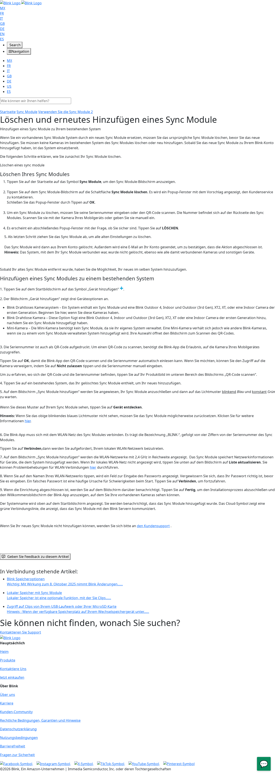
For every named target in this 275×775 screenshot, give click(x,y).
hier (28, 421)
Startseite (8, 111)
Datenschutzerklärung (18, 729)
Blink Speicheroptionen (65, 581)
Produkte (7, 660)
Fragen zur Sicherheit (17, 754)
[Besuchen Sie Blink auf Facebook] (16, 763)
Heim (4, 651)
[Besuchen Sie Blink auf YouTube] (144, 763)
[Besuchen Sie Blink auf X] (84, 763)
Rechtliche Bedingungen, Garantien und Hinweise (40, 720)
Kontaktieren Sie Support (20, 632)
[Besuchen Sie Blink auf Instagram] (54, 763)
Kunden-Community (16, 711)
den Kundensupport (153, 525)
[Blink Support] (21, 2)
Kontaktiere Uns (13, 668)
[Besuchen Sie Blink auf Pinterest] (179, 763)
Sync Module (27, 111)
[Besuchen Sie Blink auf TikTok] (111, 763)
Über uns (7, 694)
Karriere (6, 703)
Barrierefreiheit (12, 746)
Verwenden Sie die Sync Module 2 (65, 111)
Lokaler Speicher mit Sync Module (59, 595)
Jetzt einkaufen (12, 677)
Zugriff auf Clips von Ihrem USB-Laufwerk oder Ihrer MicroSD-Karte (78, 609)
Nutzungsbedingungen (19, 737)
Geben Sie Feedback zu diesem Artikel (38, 556)
